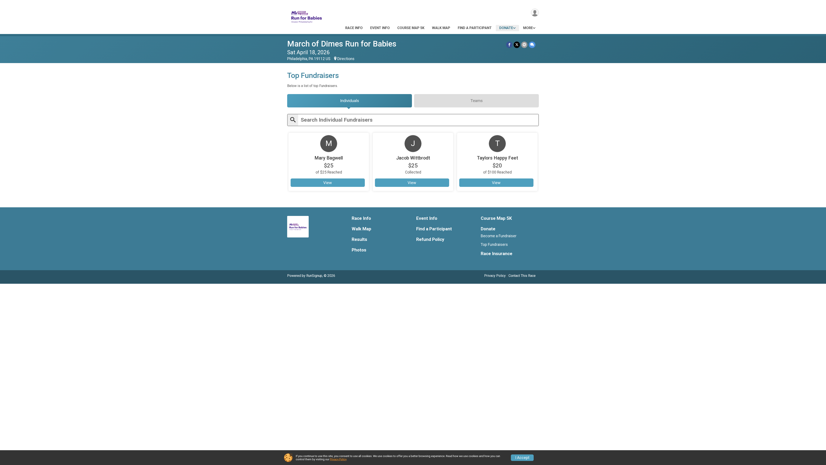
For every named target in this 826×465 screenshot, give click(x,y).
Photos (359, 250)
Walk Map (441, 28)
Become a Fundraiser (498, 236)
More (528, 28)
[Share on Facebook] (509, 45)
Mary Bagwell (328, 158)
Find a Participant (475, 28)
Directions (345, 59)
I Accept (522, 458)
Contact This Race (522, 276)
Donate (506, 28)
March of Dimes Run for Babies (341, 43)
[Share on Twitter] (517, 45)
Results (359, 239)
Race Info (354, 28)
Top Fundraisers (494, 244)
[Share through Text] (532, 45)
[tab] (349, 100)
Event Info (380, 28)
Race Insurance (496, 253)
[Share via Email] (524, 45)
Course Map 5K (410, 28)
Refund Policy (430, 239)
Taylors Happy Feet (497, 158)
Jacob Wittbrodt (413, 158)
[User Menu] (535, 13)
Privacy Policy (495, 276)
